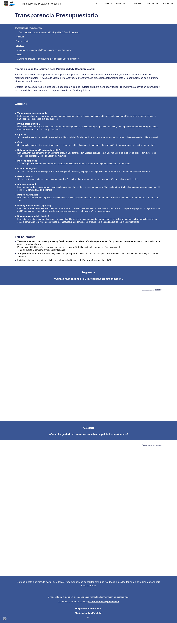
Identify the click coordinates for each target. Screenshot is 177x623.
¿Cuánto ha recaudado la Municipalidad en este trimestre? (44, 50)
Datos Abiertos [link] (151, 3)
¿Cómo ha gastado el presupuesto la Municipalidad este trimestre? (48, 59)
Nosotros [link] (109, 3)
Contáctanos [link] (167, 3)
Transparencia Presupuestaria (29, 28)
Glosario (20, 37)
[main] (88, 15)
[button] (4, 618)
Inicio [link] (98, 3)
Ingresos (20, 45)
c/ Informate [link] (136, 3)
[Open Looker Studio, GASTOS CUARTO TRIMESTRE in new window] (158, 457)
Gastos (19, 54)
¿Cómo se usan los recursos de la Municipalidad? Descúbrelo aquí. (48, 32)
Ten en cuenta (22, 41)
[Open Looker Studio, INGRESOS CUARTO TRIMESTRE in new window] (158, 301)
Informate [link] (120, 3)
